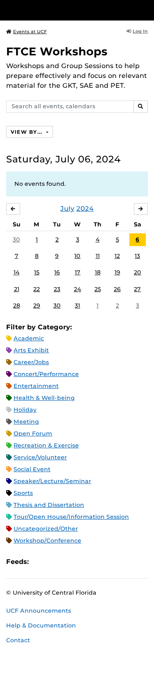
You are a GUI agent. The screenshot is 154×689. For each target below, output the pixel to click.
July (67, 208)
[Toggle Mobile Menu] (146, 9)
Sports (23, 493)
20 (137, 272)
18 (98, 272)
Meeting (26, 421)
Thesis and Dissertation (49, 505)
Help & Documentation (41, 625)
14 (17, 272)
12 (117, 256)
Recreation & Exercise (46, 445)
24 (77, 289)
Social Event (32, 469)
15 (36, 272)
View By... (27, 132)
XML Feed (81, 561)
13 (137, 256)
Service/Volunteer (40, 457)
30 (16, 239)
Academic (29, 338)
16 (57, 272)
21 (16, 289)
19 (117, 272)
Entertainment (36, 386)
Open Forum (33, 433)
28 (16, 305)
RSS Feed (67, 561)
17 (77, 272)
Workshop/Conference (47, 540)
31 (77, 305)
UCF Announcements (38, 610)
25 (97, 289)
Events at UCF (30, 31)
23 (57, 289)
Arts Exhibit (31, 350)
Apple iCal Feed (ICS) (39, 561)
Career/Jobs (31, 362)
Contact (18, 640)
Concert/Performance (46, 374)
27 (137, 289)
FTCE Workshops (57, 51)
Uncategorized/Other (46, 528)
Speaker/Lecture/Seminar (52, 481)
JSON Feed (95, 561)
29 (36, 305)
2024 (85, 208)
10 (77, 256)
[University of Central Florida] (62, 10)
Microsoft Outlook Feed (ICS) (53, 561)
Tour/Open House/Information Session (71, 516)
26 (117, 289)
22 (36, 289)
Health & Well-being (44, 398)
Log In (140, 31)
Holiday (25, 409)
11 (98, 256)
